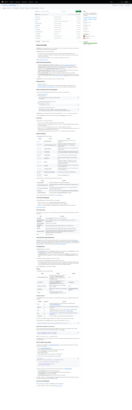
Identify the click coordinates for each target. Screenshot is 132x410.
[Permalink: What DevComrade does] (35, 62)
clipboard (85, 19)
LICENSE (38, 33)
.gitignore (38, 29)
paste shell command (44, 14)
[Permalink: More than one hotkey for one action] (35, 326)
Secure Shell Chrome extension (60, 243)
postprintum (6, 5)
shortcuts (94, 19)
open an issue (59, 385)
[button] (78, 97)
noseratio (38, 14)
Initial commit (56, 33)
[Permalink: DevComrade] (35, 45)
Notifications (115, 5)
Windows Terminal (41, 86)
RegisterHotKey (70, 310)
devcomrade (12, 5)
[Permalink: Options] (35, 269)
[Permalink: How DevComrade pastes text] (35, 237)
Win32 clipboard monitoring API (69, 65)
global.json (38, 38)
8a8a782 (70, 14)
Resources (18, 1)
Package (38, 25)
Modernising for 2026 (57, 16)
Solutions (12, 1)
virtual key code (53, 312)
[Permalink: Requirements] (35, 81)
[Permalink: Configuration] (35, 246)
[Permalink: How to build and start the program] (35, 89)
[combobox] (68, 11)
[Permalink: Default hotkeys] (35, 133)
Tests (38, 27)
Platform (6, 1)
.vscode (38, 16)
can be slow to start (59, 75)
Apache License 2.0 (42, 383)
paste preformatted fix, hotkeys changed (61, 21)
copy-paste (90, 19)
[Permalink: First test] (35, 118)
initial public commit (57, 29)
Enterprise (31, 1)
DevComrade (39, 23)
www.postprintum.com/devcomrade (91, 17)
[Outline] (80, 41)
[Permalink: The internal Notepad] (35, 197)
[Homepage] (2, 2)
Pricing (36, 1)
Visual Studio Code (51, 86)
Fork (121, 5)
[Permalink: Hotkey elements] (35, 295)
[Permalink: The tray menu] (35, 210)
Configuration (59, 195)
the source (53, 101)
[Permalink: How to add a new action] (35, 342)
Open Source (24, 1)
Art (37, 21)
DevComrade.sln (39, 31)
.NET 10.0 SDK (42, 85)
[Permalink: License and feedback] (35, 381)
